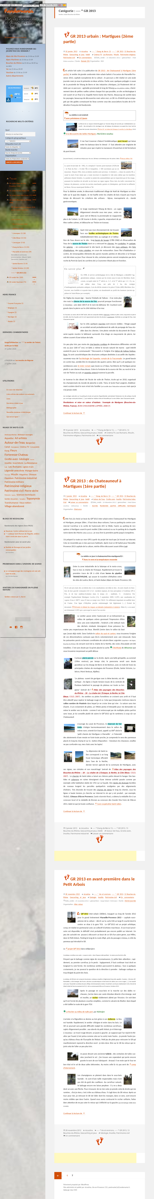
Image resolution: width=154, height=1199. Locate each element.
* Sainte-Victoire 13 (20, 268)
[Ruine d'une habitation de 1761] (68, 757)
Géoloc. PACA (32, 6)
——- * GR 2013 (18, 273)
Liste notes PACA (48, 5)
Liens (8, 399)
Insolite (8, 463)
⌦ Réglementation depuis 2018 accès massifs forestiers (23, 211)
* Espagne (11, 312)
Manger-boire (31, 471)
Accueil (13, 179)
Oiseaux (32, 475)
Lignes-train (28, 467)
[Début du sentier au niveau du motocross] (130, 570)
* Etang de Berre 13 (20, 247)
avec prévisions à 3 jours (76, 118)
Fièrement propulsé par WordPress (76, 1185)
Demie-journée (130, 901)
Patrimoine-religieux (18, 486)
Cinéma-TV (24, 447)
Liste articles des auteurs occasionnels (20, 394)
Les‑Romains (15, 467)
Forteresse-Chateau (16, 455)
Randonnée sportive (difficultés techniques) (118, 506)
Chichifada (117, 648)
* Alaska (11, 321)
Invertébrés (18, 463)
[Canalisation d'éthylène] (67, 572)
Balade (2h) (85, 61)
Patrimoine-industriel (26, 478)
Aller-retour (78, 904)
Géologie (24, 459)
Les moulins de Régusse (24, 360)
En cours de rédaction (14, 390)
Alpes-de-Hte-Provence (15, 56)
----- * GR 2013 (117, 52)
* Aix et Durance (19, 224)
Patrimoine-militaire (14, 482)
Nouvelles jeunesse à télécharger (19, 412)
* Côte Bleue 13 (18, 238)
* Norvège (12, 317)
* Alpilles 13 (17, 229)
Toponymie (33, 498)
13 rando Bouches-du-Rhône (20, 201)
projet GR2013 (74, 949)
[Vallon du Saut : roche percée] (68, 664)
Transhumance (11, 503)
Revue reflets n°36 (127, 158)
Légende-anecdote (14, 471)
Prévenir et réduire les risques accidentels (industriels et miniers (96, 607)
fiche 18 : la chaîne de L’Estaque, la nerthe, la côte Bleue (115, 129)
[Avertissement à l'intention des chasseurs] (130, 728)
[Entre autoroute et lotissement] (131, 621)
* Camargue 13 (18, 243)
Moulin (14, 474)
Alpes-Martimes (12, 60)
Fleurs (13, 450)
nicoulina (84, 52)
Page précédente (58, 1175)
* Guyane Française (15, 303)
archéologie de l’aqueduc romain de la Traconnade (101, 359)
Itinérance (78, 509)
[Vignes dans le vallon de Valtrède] (130, 755)
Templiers (22, 499)
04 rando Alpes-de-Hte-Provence (17, 185)
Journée (95, 506)
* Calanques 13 (18, 233)
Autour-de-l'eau (15, 442)
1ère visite (16, 5)
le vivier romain (84, 366)
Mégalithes (23, 475)
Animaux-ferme (11, 435)
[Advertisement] (95, 458)
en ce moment (15, 37)
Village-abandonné (14, 506)
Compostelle (34, 447)
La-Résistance (30, 463)
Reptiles (14, 495)
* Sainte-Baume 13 (19, 264)
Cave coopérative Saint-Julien (109, 804)
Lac (6, 467)
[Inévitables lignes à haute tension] (79, 757)
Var (7, 69)
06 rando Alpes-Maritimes (20, 195)
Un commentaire (85, 58)
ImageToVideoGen (11, 342)
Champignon (15, 447)
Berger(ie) (30, 443)
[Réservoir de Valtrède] (69, 728)
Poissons (8, 495)
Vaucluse (9, 73)
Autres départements (14, 76)
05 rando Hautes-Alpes (19, 191)
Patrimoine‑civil (14, 490)
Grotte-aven (11, 459)
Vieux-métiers (25, 503)
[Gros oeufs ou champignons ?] (131, 684)
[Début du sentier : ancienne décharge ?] (69, 618)
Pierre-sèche (31, 491)
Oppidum (9, 478)
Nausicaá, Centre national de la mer (19, 531)
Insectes (32, 459)
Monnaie (7, 475)
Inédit (88, 55)
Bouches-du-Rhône (14, 63)
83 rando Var (16, 277)
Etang (7, 451)
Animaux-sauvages (25, 435)
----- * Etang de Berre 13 (101, 52)
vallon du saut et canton (105, 634)
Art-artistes (21, 438)
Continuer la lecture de (74, 413)
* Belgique (12, 308)
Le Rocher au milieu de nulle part (79, 1012)
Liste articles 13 (17, 220)
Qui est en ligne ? (13, 417)
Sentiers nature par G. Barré (15, 597)
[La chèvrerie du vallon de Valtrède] (116, 755)
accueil (6, 5)
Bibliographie (11, 408)
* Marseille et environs (21, 255)
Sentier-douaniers (11, 499)
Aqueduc (9, 438)
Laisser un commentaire (79, 502)
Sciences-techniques (26, 495)
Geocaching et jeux (76, 55)
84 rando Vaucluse (17, 282)
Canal (7, 447)
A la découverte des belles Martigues (81, 134)
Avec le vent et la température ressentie (100, 560)
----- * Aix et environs (102, 894)
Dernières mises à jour (15, 403)
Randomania (19, 11)
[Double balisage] (68, 684)
